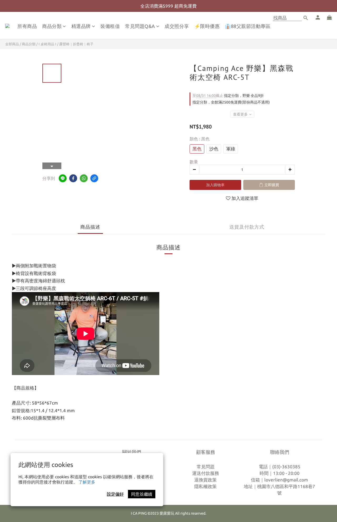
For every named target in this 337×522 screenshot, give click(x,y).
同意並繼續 (141, 494)
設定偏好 (115, 494)
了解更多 (86, 482)
